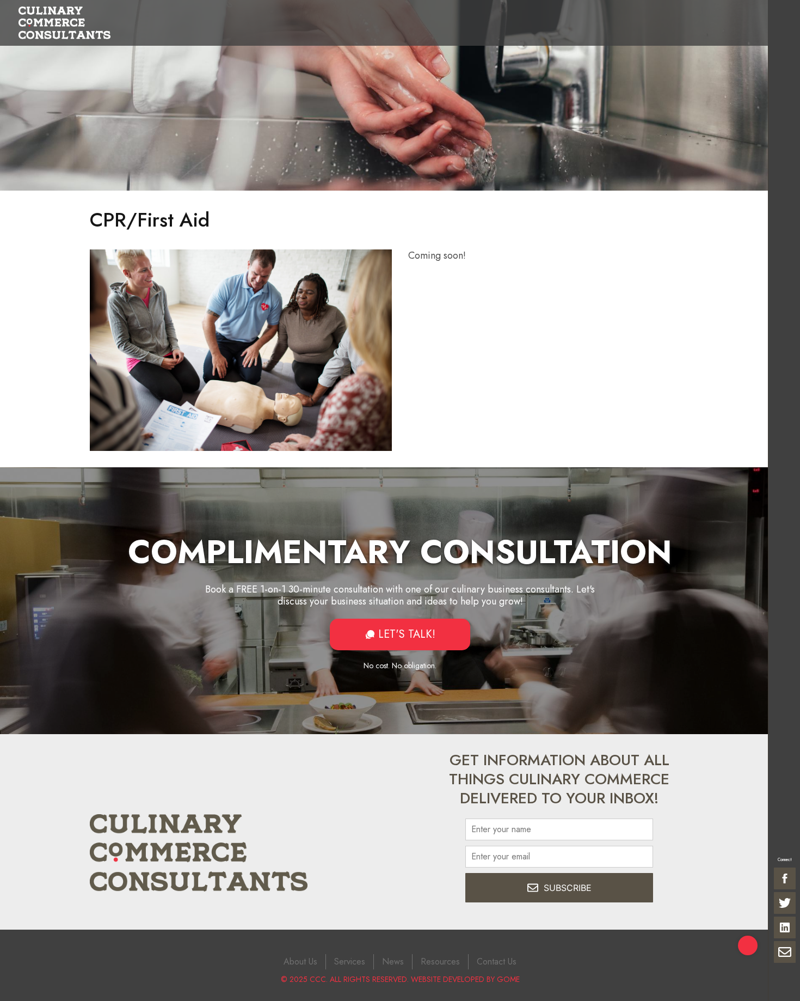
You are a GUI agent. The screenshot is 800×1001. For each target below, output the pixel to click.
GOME (508, 979)
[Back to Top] (748, 945)
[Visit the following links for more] (785, 878)
